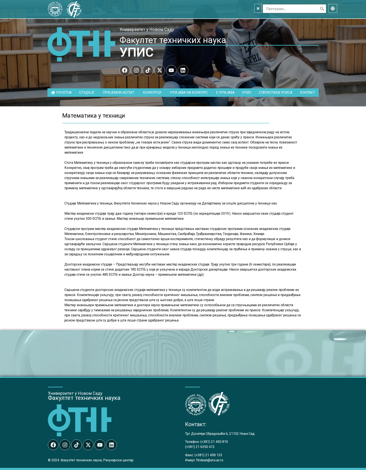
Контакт (307, 92)
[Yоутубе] (171, 70)
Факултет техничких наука (172, 40)
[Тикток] (148, 70)
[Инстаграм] (136, 70)
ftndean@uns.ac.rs (209, 460)
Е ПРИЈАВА (225, 92)
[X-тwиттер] (159, 70)
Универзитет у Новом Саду (146, 29)
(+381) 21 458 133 (208, 455)
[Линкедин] (183, 70)
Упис (246, 92)
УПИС (136, 52)
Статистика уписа (275, 92)
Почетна (64, 92)
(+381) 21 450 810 (214, 442)
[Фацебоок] (124, 70)
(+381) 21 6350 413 (200, 447)
